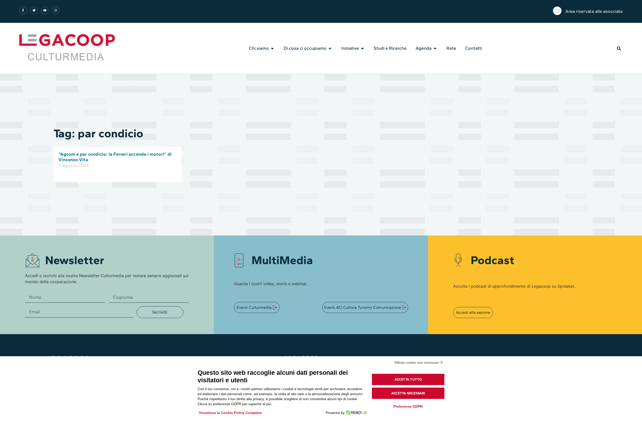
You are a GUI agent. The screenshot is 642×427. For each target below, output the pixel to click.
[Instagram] (55, 10)
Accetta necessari (408, 393)
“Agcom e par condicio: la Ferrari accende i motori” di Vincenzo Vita (115, 156)
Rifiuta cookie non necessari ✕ (418, 362)
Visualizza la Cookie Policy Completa (230, 413)
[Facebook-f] (23, 10)
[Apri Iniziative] (362, 48)
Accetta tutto (408, 379)
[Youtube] (45, 10)
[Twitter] (34, 10)
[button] (619, 48)
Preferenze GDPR (408, 406)
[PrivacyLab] (356, 412)
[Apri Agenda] (435, 48)
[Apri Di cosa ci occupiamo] (330, 48)
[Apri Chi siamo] (272, 48)
